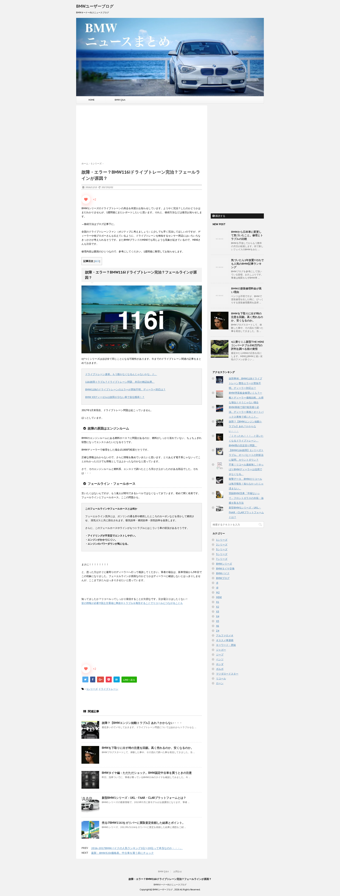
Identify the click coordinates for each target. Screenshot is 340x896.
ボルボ (219, 669)
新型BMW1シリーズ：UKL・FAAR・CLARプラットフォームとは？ (144, 797)
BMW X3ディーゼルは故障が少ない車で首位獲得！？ (114, 397)
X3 (217, 611)
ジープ (219, 654)
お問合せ (177, 871)
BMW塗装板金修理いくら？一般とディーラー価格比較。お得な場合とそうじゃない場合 (246, 397)
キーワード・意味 (226, 645)
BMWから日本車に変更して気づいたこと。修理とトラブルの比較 (247, 235)
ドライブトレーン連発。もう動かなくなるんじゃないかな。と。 (121, 374)
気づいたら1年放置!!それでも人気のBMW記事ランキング (247, 263)
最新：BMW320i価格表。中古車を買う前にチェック (122, 853)
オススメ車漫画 (224, 640)
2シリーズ (221, 544)
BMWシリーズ (224, 563)
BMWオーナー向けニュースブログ (170, 884)
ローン (219, 683)
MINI (219, 597)
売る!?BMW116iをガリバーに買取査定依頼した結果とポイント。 (143, 822)
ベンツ (219, 659)
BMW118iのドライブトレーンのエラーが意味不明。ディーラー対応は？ (125, 389)
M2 (218, 592)
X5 (217, 621)
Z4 (217, 630)
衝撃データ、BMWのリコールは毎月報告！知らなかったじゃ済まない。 (246, 483)
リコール (221, 678)
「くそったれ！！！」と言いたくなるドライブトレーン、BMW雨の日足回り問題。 (246, 440)
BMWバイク (223, 573)
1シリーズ (92, 689)
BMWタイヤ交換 (225, 568)
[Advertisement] (141, 134)
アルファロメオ (224, 635)
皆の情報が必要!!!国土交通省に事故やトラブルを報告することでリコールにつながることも (132, 603)
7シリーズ (221, 559)
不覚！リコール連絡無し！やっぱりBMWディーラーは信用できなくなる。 (246, 469)
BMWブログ (223, 578)
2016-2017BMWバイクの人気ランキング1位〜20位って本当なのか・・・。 (137, 848)
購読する (220, 215)
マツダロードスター (227, 673)
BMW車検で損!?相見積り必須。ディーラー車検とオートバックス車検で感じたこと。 (246, 412)
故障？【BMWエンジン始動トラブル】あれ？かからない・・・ (142, 723)
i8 (217, 587)
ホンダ (219, 664)
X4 (217, 616)
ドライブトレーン (108, 689)
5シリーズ (221, 554)
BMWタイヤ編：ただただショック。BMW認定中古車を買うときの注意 (147, 773)
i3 (217, 582)
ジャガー (221, 649)
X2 (217, 606)
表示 (97, 261)
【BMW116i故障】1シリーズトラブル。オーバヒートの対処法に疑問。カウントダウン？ (246, 455)
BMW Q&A (120, 99)
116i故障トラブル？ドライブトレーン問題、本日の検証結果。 (120, 381)
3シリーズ (221, 549)
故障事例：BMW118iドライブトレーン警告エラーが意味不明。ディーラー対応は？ (245, 383)
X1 (217, 602)
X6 (217, 626)
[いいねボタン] (85, 199)
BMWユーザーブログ (95, 6)
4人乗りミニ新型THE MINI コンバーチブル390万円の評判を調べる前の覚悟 (247, 345)
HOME (92, 99)
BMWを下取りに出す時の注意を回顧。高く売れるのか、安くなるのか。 (148, 748)
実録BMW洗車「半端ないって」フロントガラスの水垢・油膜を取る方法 (246, 498)
